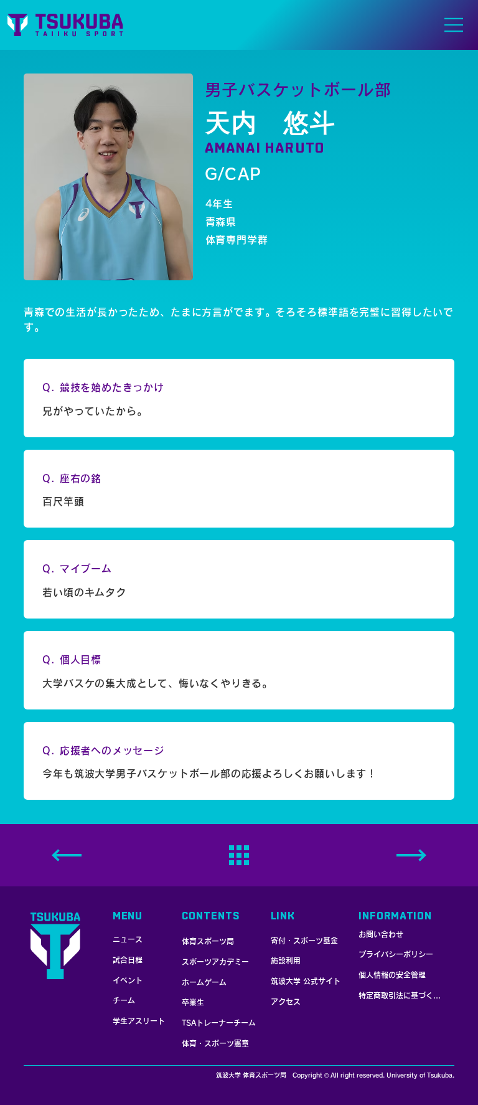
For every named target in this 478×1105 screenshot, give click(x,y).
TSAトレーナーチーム (219, 1023)
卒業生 (193, 1002)
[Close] (411, 855)
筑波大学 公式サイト (305, 981)
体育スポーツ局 (208, 941)
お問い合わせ (380, 934)
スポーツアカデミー (215, 961)
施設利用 (286, 960)
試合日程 (128, 960)
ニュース (128, 939)
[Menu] (237, 25)
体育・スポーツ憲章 (215, 1043)
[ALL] (239, 855)
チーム (124, 1000)
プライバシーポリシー (395, 954)
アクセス (286, 1001)
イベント (128, 980)
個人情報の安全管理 (392, 975)
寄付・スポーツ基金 (304, 940)
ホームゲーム (204, 982)
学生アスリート (139, 1021)
